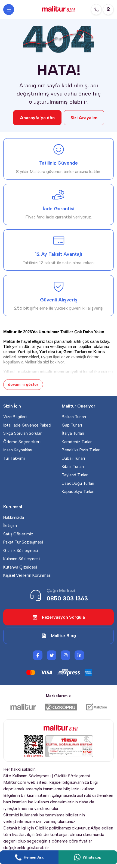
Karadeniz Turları (77, 441)
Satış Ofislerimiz (18, 534)
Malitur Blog (63, 635)
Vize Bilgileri (15, 416)
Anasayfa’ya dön (37, 117)
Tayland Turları (75, 475)
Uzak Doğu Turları (78, 483)
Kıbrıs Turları (73, 466)
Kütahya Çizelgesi (20, 567)
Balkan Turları (74, 416)
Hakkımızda (13, 517)
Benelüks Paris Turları (81, 450)
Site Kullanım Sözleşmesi (27, 775)
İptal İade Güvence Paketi (27, 425)
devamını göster (23, 384)
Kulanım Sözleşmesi (21, 558)
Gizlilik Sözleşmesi (20, 550)
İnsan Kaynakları (17, 450)
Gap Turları (72, 425)
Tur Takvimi (14, 458)
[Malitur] (23, 707)
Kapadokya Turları (78, 491)
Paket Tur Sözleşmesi (23, 542)
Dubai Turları (73, 458)
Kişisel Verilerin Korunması (27, 575)
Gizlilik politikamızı (53, 828)
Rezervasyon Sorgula (63, 617)
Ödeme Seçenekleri (22, 441)
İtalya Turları (73, 433)
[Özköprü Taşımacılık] (60, 707)
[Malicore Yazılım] (96, 707)
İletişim (10, 525)
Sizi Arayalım (83, 117)
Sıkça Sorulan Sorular (22, 433)
